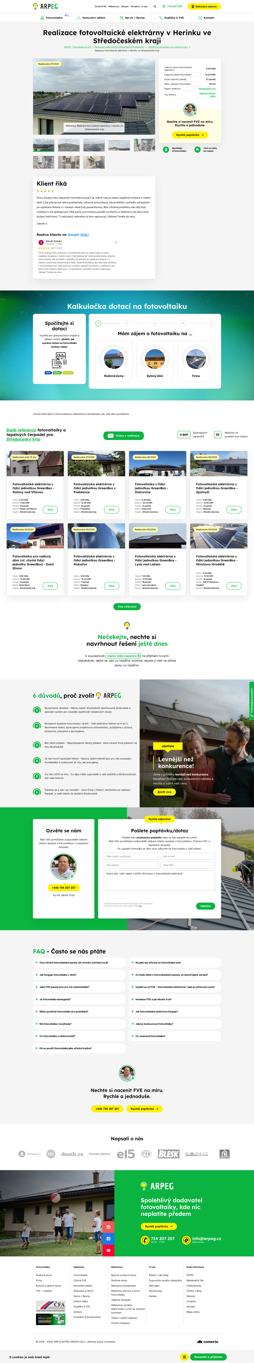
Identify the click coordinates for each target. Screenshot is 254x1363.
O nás (145, 6)
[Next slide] (149, 96)
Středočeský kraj (207, 88)
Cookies (191, 1301)
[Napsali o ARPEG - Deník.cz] (72, 1154)
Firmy (39, 1280)
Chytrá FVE (101, 6)
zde (140, 906)
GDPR (190, 1275)
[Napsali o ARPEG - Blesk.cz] (169, 1154)
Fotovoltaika (43, 1267)
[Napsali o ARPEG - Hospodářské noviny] (50, 1154)
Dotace (125, 6)
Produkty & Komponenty (87, 1317)
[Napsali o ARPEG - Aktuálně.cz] (30, 1154)
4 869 (184, 434)
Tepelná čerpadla (120, 1299)
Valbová (203, 93)
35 (217, 434)
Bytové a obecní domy (48, 1285)
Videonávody (194, 1285)
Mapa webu (193, 1311)
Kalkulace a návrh (83, 1290)
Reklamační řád (195, 1280)
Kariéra (153, 1296)
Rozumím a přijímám (208, 1357)
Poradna (135, 6)
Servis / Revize (82, 1296)
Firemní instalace (120, 1323)
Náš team (154, 1285)
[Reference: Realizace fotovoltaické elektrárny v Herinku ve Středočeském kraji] (94, 97)
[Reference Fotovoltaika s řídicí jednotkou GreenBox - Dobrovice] (157, 485)
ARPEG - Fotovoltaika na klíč (77, 47)
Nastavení (184, 1357)
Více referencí (127, 606)
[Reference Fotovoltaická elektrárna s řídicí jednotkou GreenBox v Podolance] (96, 485)
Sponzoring (155, 1290)
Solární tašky (81, 1301)
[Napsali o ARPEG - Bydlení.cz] (197, 1154)
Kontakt (191, 1306)
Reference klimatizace (123, 1285)
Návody (191, 1296)
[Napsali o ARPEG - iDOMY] (225, 1154)
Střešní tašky (212, 94)
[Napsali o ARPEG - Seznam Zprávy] (100, 1154)
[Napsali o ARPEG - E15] (126, 1154)
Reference (114, 6)
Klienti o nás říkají (158, 1275)
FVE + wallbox (44, 1290)
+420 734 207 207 (63, 887)
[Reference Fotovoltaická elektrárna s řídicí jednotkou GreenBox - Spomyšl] (218, 485)
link (85, 235)
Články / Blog (194, 1290)
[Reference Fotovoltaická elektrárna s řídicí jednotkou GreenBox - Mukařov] (96, 559)
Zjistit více (165, 792)
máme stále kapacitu (121, 656)
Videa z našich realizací (124, 1317)
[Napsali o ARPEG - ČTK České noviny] (146, 1153)
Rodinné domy (44, 1275)
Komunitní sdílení (83, 1285)
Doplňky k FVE (82, 1306)
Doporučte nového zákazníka (165, 1280)
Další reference (21, 429)
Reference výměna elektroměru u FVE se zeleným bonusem (128, 1309)
